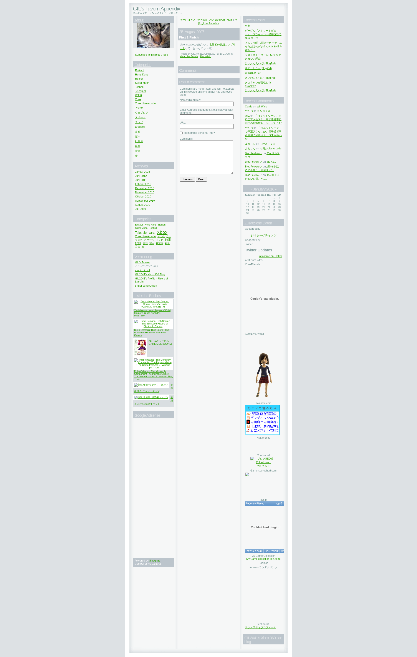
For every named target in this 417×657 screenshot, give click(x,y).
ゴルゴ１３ (263, 110)
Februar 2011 (143, 184)
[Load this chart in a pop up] (282, 551)
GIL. (247, 115)
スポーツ (140, 117)
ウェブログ (141, 112)
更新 (247, 25)
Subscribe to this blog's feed (151, 54)
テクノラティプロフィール (260, 627)
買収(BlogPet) (253, 73)
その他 (139, 107)
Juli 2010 (140, 209)
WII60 (138, 95)
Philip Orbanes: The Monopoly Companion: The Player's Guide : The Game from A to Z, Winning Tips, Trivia (153, 375)
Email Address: (206, 111)
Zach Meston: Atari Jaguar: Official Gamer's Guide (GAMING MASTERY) (152, 313)
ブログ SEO (263, 466)
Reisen (139, 78)
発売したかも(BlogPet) (258, 68)
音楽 (137, 150)
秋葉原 (139, 141)
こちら (177, 13)
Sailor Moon (142, 82)
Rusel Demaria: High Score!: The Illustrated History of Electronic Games (151, 332)
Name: (190, 100)
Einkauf (139, 70)
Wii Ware (262, 106)
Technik (139, 87)
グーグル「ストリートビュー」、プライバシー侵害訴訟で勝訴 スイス (263, 34)
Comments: (186, 138)
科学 (137, 146)
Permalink (205, 56)
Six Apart (154, 560)
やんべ (249, 110)
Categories (142, 65)
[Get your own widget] (254, 551)
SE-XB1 (271, 161)
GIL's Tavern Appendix (156, 9)
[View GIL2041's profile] (271, 551)
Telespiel (140, 91)
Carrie (248, 106)
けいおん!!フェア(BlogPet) (260, 63)
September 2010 (145, 200)
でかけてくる (267, 143)
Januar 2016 (142, 171)
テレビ (139, 122)
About (139, 20)
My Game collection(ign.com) (263, 558)
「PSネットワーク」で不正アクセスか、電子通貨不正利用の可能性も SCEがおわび (263, 119)
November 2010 (144, 192)
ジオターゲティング (263, 235)
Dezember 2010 (144, 188)
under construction (146, 285)
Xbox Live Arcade (145, 103)
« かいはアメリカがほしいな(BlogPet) (202, 19)
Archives (141, 166)
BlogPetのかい (253, 153)
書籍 (137, 131)
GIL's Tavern (142, 262)
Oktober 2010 (143, 196)
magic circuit (142, 270)
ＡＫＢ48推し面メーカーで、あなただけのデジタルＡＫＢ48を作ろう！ (263, 46)
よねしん (250, 143)
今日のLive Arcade (270, 148)
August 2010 (142, 204)
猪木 (137, 136)
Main (230, 19)
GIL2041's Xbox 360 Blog (150, 274)
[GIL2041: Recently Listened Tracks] (265, 503)
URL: (183, 122)
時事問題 (140, 127)
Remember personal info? (199, 132)
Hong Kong (142, 74)
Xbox (138, 99)
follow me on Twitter (270, 256)
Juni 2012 (141, 175)
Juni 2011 (141, 180)
